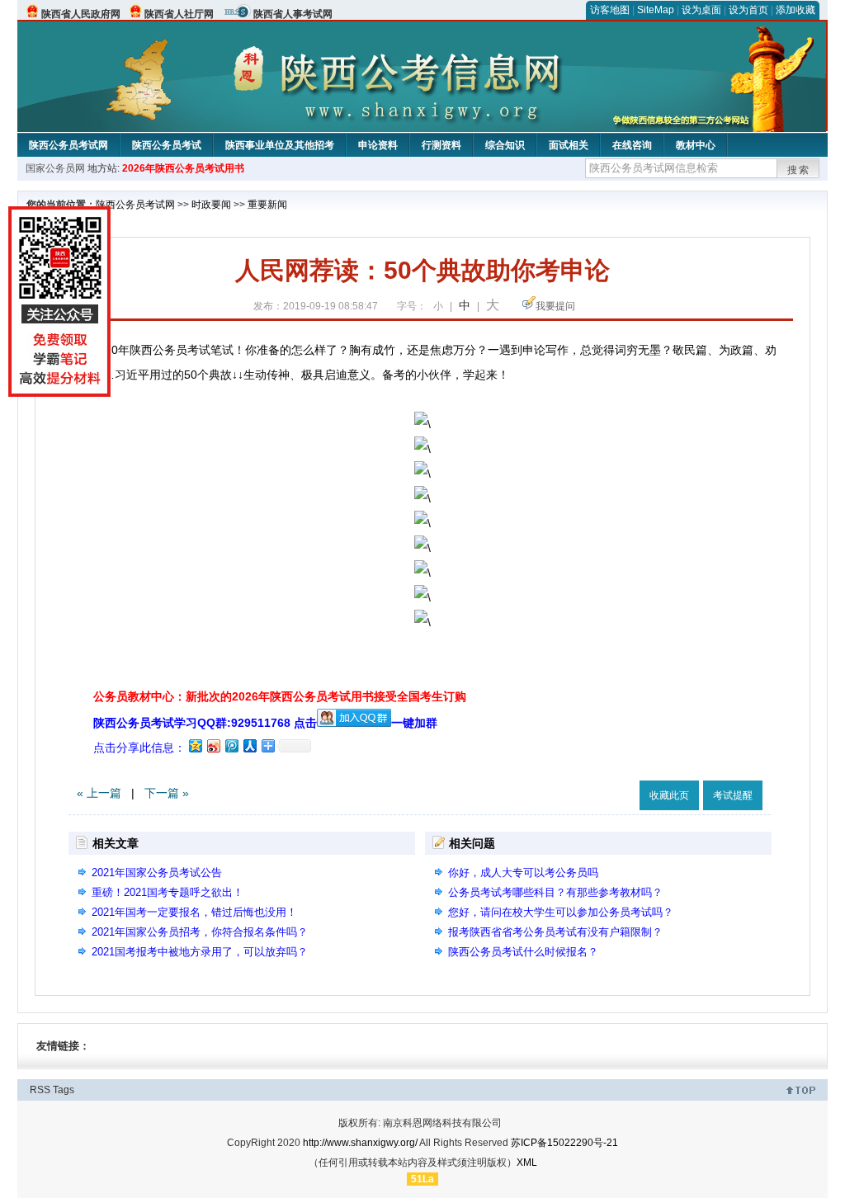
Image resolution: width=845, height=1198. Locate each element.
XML (527, 1162)
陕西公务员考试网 (68, 145)
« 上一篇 (99, 792)
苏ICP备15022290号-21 (564, 1142)
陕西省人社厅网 (179, 14)
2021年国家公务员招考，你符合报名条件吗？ (200, 932)
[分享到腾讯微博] (231, 745)
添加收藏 (795, 10)
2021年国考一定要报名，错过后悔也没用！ (194, 912)
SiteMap (655, 10)
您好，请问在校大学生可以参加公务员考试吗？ (560, 912)
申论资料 (378, 145)
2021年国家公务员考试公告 (157, 872)
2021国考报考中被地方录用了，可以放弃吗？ (200, 952)
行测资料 (441, 145)
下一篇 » (166, 792)
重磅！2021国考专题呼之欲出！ (167, 892)
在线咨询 (632, 145)
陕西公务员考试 (166, 145)
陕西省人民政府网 (80, 14)
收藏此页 (669, 795)
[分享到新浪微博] (213, 745)
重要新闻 (267, 204)
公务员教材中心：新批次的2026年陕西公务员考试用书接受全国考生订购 (279, 696)
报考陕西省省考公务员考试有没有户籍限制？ (555, 932)
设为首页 (748, 10)
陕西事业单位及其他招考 (279, 145)
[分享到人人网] (249, 745)
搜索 (798, 170)
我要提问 (555, 306)
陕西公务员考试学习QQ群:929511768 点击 (205, 722)
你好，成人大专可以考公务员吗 (523, 872)
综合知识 (505, 145)
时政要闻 (211, 204)
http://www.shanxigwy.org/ (360, 1142)
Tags (63, 1090)
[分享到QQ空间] (195, 745)
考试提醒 (733, 795)
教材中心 (695, 145)
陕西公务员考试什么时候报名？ (523, 952)
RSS (40, 1090)
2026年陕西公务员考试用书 (183, 168)
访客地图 (610, 10)
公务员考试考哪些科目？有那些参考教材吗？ (555, 892)
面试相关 (568, 145)
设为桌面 (701, 10)
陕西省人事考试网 (293, 14)
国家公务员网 (55, 168)
